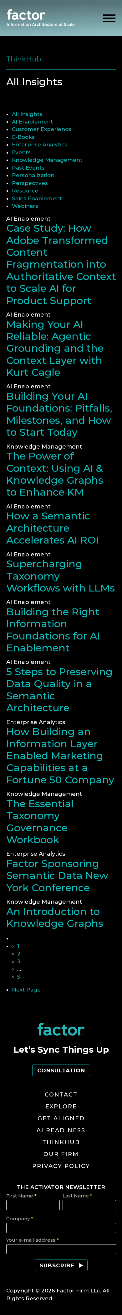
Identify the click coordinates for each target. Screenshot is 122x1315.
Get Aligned (61, 1118)
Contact (61, 1094)
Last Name (77, 1196)
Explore (61, 1106)
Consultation (61, 1070)
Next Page (26, 989)
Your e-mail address (32, 1240)
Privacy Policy (61, 1166)
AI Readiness (61, 1130)
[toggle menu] (109, 18)
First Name (21, 1196)
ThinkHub (61, 1142)
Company (19, 1219)
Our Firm (61, 1154)
